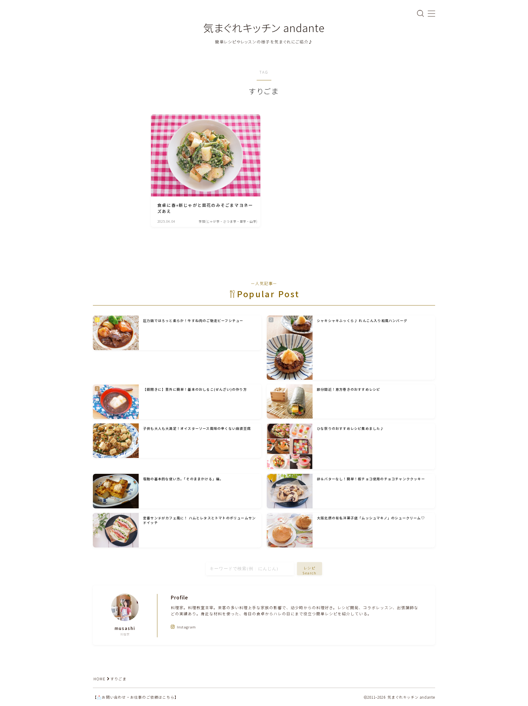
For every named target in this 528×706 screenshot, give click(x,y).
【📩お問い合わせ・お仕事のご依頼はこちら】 (135, 697)
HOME (99, 678)
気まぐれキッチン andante (264, 27)
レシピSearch (310, 570)
